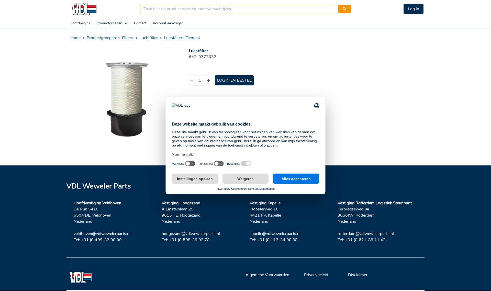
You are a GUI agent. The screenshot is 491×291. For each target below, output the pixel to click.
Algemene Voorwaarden (267, 275)
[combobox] (237, 9)
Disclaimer (357, 275)
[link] (80, 23)
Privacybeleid (316, 275)
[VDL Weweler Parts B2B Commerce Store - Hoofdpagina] (84, 9)
